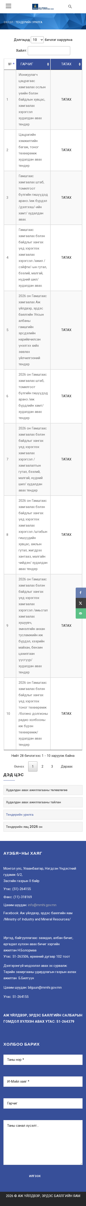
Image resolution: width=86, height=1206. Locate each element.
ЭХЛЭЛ (8, 22)
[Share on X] (81, 603)
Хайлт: (21, 50)
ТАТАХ (66, 64)
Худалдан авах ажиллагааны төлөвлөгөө (36, 790)
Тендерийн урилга (19, 814)
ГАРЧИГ (26, 64)
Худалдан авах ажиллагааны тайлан (33, 802)
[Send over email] (81, 613)
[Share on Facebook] (81, 592)
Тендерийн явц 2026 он (24, 826)
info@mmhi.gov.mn (42, 905)
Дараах (66, 766)
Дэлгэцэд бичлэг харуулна (43, 40)
